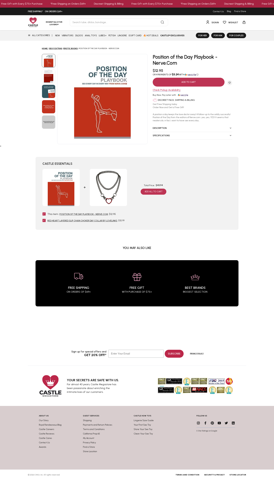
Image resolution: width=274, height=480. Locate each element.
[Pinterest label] (212, 423)
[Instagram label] (198, 423)
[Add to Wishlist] (229, 82)
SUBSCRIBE (174, 353)
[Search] (162, 22)
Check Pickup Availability (167, 90)
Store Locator (237, 475)
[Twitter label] (226, 423)
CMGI (37, 475)
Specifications (161, 135)
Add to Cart (188, 82)
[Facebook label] (205, 423)
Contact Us (218, 11)
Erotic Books (70, 48)
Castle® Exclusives (172, 35)
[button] (192, 74)
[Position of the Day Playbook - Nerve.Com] (48, 60)
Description (160, 128)
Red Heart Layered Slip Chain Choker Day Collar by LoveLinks (82, 220)
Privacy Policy (197, 353)
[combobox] (119, 22)
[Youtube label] (219, 423)
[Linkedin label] (233, 423)
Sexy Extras (55, 48)
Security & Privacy (214, 475)
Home (45, 48)
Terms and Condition (187, 475)
